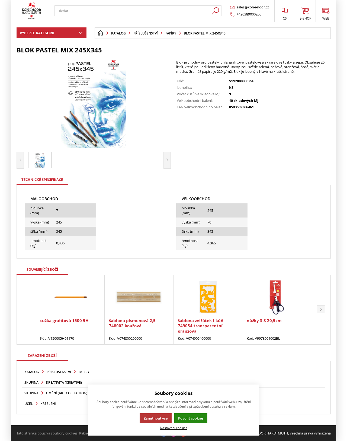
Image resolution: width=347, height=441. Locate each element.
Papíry (84, 372)
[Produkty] (31, 11)
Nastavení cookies (173, 428)
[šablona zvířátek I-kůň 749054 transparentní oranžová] (208, 297)
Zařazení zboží (42, 355)
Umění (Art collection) (66, 393)
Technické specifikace (42, 179)
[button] (320, 310)
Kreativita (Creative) (64, 382)
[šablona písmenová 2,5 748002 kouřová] (139, 297)
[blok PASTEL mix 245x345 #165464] (94, 102)
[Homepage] (100, 33)
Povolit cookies (190, 418)
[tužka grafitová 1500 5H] (70, 297)
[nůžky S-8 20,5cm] (277, 297)
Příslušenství (59, 372)
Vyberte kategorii (37, 32)
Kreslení (48, 403)
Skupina (31, 382)
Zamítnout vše (156, 418)
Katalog (31, 372)
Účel (28, 403)
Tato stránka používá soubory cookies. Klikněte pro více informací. (70, 433)
